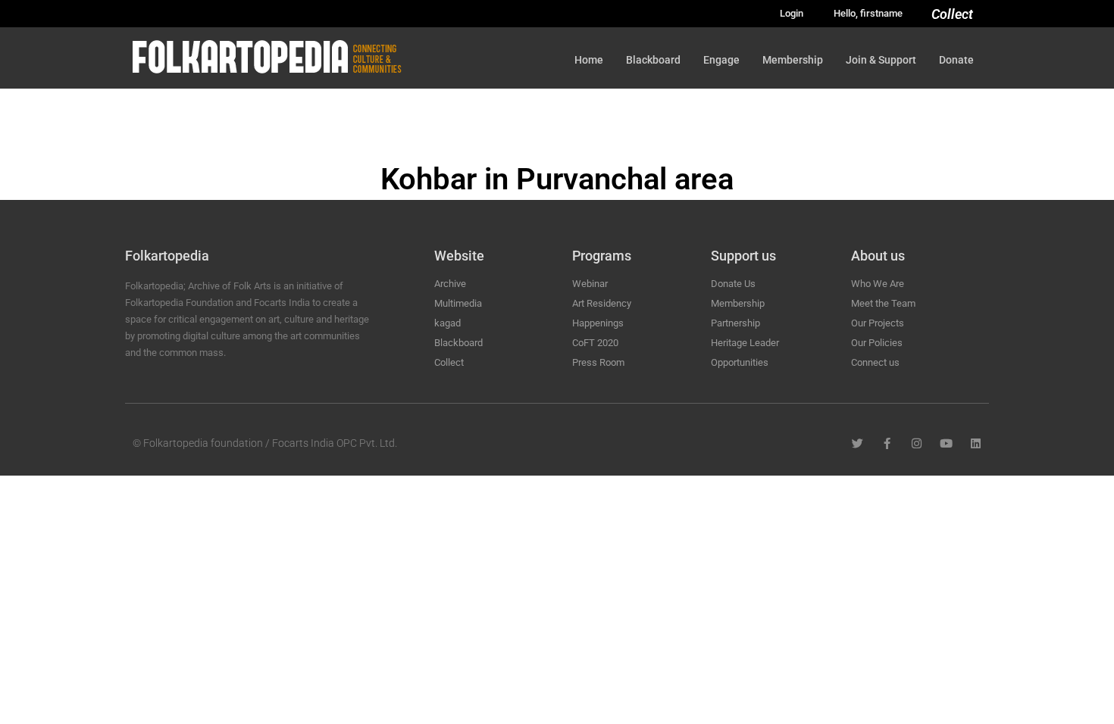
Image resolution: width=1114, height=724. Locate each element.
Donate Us (733, 283)
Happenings (598, 323)
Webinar (590, 283)
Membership (792, 60)
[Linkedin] (975, 443)
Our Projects (877, 323)
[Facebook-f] (887, 443)
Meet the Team (883, 303)
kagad (447, 323)
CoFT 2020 (595, 342)
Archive (450, 283)
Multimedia (458, 303)
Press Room (598, 362)
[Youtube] (946, 443)
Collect (952, 14)
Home (588, 60)
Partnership (735, 323)
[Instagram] (916, 443)
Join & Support (881, 60)
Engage (721, 60)
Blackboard (653, 60)
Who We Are (877, 283)
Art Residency (601, 303)
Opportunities (739, 362)
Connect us (875, 362)
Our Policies (877, 342)
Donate (956, 60)
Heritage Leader (745, 342)
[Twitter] (857, 443)
